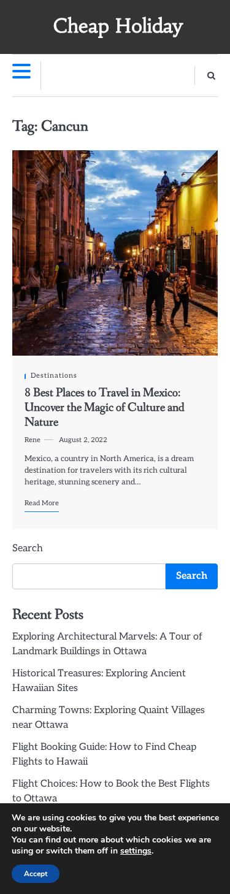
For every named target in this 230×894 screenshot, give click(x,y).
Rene (32, 440)
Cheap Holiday (118, 26)
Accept (35, 874)
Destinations (54, 376)
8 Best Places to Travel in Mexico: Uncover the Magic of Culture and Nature (105, 407)
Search (27, 548)
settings (135, 851)
